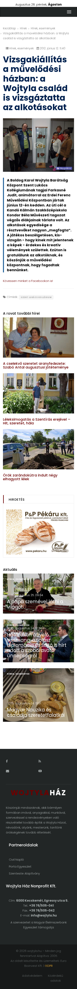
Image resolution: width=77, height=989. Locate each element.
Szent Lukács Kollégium (36, 297)
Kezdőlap (9, 28)
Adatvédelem (32, 976)
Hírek (23, 28)
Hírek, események (43, 28)
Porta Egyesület (20, 866)
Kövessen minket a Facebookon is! (28, 281)
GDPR (49, 966)
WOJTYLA (38, 792)
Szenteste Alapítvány (24, 873)
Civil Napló (16, 859)
